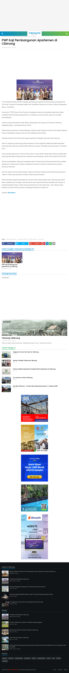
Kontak (65, 669)
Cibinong (11, 658)
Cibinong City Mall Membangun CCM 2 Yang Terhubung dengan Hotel (31, 594)
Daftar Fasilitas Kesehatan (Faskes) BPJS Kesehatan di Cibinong (34, 369)
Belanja (4, 658)
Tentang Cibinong (11, 338)
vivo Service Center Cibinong (22, 377)
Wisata (58, 658)
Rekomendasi (41, 658)
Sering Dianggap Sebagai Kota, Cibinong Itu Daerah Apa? (28, 587)
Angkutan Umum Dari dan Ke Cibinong (26, 352)
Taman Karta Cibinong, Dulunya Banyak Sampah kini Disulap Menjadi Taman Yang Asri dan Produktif (38, 646)
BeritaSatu (11, 193)
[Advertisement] (34, 15)
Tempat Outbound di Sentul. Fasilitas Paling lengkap (26, 622)
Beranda (4, 36)
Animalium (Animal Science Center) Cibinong (24, 630)
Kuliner (34, 658)
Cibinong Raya (33, 239)
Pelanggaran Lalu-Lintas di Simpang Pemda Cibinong (26, 602)
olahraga (5, 661)
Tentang (60, 669)
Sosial (48, 658)
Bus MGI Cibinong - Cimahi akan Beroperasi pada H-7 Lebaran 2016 (35, 386)
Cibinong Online (7, 47)
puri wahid (9, 36)
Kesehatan (27, 658)
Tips (53, 658)
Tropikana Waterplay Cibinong (19, 579)
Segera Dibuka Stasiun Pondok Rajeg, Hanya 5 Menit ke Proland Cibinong (32, 571)
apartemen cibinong (11, 239)
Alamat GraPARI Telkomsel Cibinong (25, 360)
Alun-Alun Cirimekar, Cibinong (19, 637)
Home (54, 669)
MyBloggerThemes (31, 669)
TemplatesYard (15, 669)
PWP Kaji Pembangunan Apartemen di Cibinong (10, 265)
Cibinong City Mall (23, 239)
